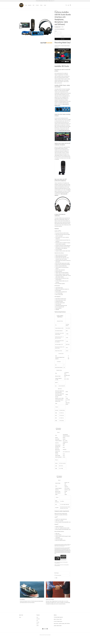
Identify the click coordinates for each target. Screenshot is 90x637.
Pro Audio (38, 622)
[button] (29, 5)
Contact (37, 625)
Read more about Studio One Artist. (64, 130)
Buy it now (62, 38)
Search (20, 617)
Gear (37, 620)
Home (37, 617)
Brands (37, 623)
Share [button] (56, 577)
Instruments (38, 618)
